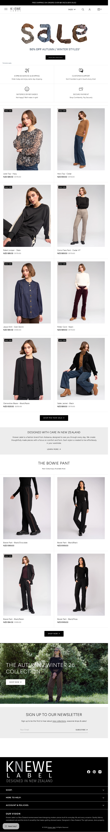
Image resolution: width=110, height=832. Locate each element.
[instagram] (100, 772)
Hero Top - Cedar (64, 174)
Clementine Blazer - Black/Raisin (16, 403)
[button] (5, 9)
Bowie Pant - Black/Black (67, 543)
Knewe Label (52, 827)
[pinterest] (94, 772)
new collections (59, 721)
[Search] (82, 9)
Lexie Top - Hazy (10, 174)
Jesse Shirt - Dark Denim (13, 327)
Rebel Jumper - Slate (11, 250)
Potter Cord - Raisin (65, 327)
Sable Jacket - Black (65, 403)
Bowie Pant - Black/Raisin (13, 619)
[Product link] (27, 139)
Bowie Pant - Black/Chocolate (15, 543)
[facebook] (89, 772)
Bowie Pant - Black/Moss (67, 619)
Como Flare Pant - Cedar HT (68, 250)
